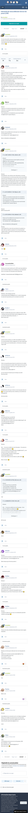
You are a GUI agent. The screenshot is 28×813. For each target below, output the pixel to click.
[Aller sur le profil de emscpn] (2, 551)
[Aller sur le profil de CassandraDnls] (2, 264)
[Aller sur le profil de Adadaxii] (2, 128)
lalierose (16, 480)
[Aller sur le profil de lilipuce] (2, 103)
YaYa (15, 501)
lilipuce (16, 192)
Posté (11, 36)
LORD (14, 18)
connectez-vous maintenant (18, 765)
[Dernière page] (26, 29)
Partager (7, 781)
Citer (6, 49)
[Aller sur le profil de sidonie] (2, 67)
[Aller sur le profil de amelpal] (2, 709)
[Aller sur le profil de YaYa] (2, 440)
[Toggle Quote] (3, 154)
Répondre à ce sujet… (9, 773)
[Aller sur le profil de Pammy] (2, 647)
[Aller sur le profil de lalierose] (2, 411)
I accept (24, 802)
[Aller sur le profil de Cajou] (2, 289)
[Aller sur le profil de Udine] (2, 735)
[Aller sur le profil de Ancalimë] (2, 35)
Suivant (22, 28)
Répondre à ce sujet (14, 23)
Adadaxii (16, 214)
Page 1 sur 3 (14, 28)
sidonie (16, 154)
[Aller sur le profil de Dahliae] (2, 577)
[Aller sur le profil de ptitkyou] (2, 356)
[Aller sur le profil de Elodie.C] (2, 308)
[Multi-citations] (2, 49)
